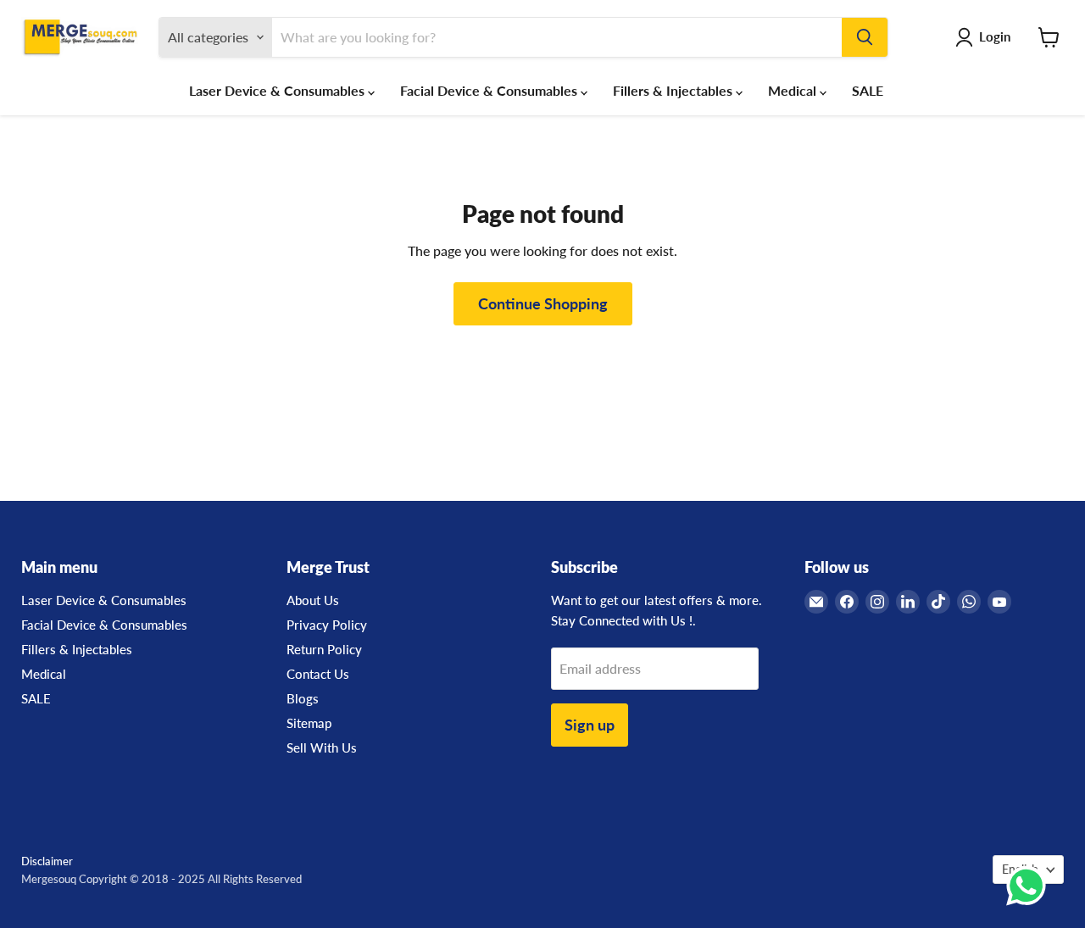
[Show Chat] (1030, 885)
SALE (867, 90)
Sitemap (309, 723)
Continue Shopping (543, 303)
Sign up (590, 724)
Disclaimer (47, 861)
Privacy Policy (327, 624)
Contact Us (318, 673)
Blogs (303, 698)
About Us (313, 600)
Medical (794, 90)
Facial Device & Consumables (490, 90)
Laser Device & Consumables (278, 90)
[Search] (864, 37)
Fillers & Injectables (674, 90)
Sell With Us (322, 747)
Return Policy (324, 649)
